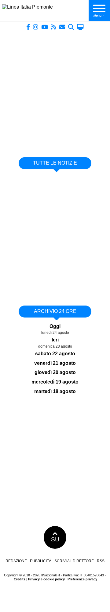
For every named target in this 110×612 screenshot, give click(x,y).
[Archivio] (71, 26)
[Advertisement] (55, 91)
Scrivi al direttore (74, 561)
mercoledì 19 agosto (55, 381)
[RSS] (53, 26)
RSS (101, 561)
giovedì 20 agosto (55, 372)
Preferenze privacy (82, 579)
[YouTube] (44, 26)
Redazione (16, 561)
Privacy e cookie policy (46, 579)
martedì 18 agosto (55, 391)
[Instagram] (35, 26)
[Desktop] (80, 26)
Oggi (55, 326)
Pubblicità (40, 561)
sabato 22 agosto (55, 353)
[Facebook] (28, 26)
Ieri (55, 339)
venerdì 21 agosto (55, 363)
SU (55, 539)
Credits (19, 579)
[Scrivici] (62, 26)
